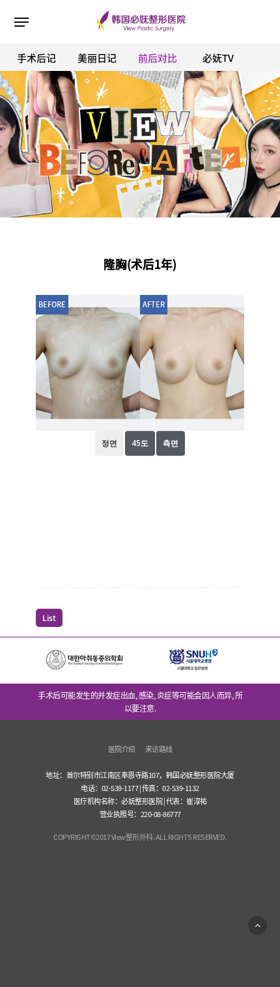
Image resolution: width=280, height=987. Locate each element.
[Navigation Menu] (21, 22)
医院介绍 (121, 749)
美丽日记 (97, 58)
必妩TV (218, 58)
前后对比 (157, 58)
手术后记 (36, 58)
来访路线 (159, 749)
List (49, 618)
